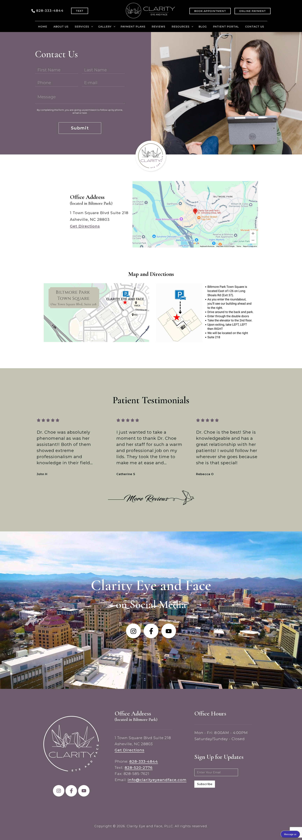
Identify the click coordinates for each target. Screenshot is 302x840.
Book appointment (210, 11)
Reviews (158, 26)
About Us (61, 26)
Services (82, 26)
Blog (203, 26)
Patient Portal (226, 26)
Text (79, 10)
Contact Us (254, 26)
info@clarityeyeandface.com (157, 780)
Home (42, 26)
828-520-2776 (139, 767)
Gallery (105, 26)
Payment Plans (133, 26)
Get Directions (85, 226)
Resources (180, 26)
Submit (80, 127)
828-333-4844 (50, 11)
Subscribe (204, 784)
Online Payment (252, 11)
